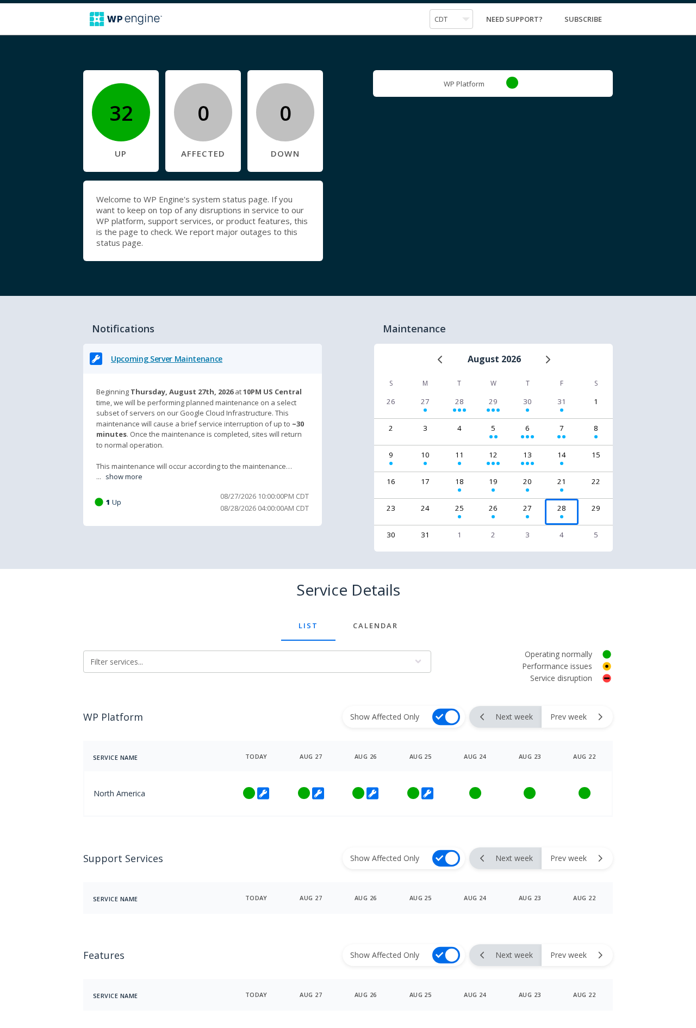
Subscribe (583, 19)
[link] (512, 83)
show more (123, 476)
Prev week (568, 716)
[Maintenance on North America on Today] (262, 793)
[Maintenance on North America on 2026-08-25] (426, 793)
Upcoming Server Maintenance (166, 359)
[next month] (547, 360)
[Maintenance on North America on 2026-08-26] (371, 793)
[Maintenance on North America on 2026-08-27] (317, 793)
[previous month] (440, 359)
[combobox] (451, 19)
